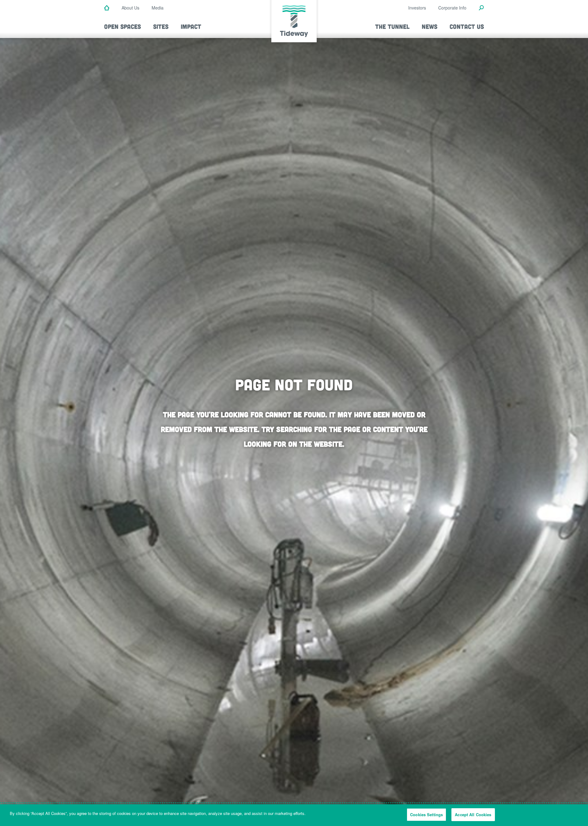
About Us (130, 8)
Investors (417, 8)
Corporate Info (452, 8)
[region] (294, 815)
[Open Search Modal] (481, 8)
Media (158, 8)
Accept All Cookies (473, 814)
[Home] (106, 8)
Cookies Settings (426, 814)
